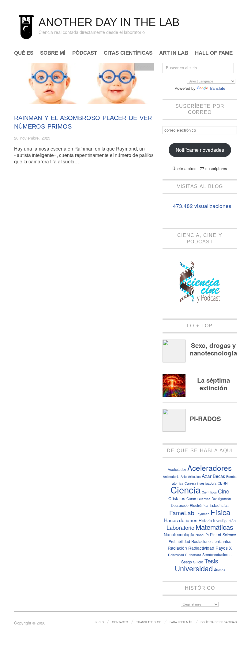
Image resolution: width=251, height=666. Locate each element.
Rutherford (193, 554)
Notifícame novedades (200, 149)
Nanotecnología (179, 534)
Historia (205, 520)
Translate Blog (148, 622)
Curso (191, 498)
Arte (184, 476)
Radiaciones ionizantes (211, 541)
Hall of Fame (214, 53)
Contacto (120, 622)
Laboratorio (180, 527)
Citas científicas (128, 53)
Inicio (99, 622)
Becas (219, 476)
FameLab (181, 512)
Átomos (219, 570)
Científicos (209, 492)
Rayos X (223, 548)
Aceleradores (209, 467)
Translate (217, 88)
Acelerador (177, 469)
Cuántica (203, 499)
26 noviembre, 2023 (32, 138)
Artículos (194, 476)
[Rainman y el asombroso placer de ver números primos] (84, 85)
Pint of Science (223, 534)
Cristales (176, 498)
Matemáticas (214, 527)
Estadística (219, 505)
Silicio (198, 561)
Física (220, 512)
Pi (207, 534)
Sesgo (186, 562)
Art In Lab (173, 53)
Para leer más (181, 622)
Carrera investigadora (200, 483)
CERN (222, 483)
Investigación (224, 520)
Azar (207, 475)
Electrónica (199, 505)
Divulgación (221, 498)
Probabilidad (179, 541)
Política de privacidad (218, 622)
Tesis (211, 561)
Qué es (23, 53)
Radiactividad (201, 548)
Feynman (202, 513)
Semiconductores (216, 554)
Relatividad (176, 554)
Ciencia (185, 489)
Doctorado (180, 505)
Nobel (200, 535)
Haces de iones (180, 520)
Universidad (194, 568)
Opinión (144, 67)
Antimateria (171, 476)
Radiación (177, 548)
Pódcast (84, 53)
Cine (223, 491)
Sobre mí (53, 53)
